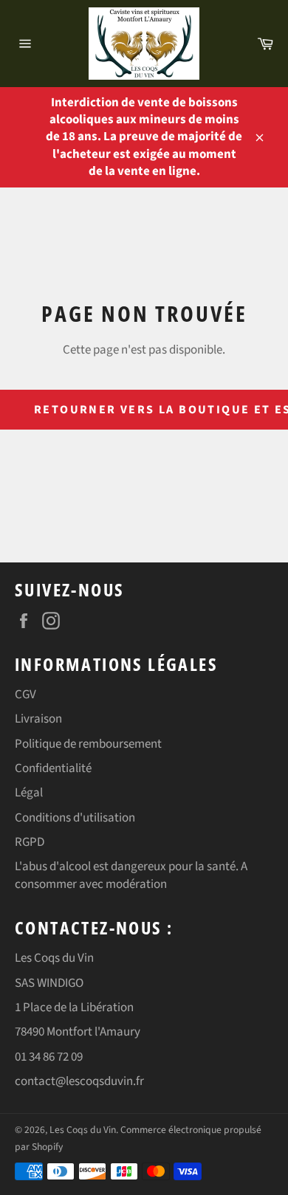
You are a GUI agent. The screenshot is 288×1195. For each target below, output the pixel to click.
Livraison (38, 719)
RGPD (29, 842)
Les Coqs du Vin (82, 1130)
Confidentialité (53, 768)
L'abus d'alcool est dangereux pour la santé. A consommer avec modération (131, 875)
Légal (29, 793)
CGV (25, 694)
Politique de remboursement (88, 744)
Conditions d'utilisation (75, 818)
